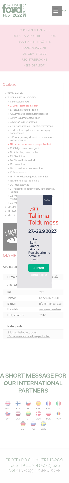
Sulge (47, 200)
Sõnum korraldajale (39, 269)
